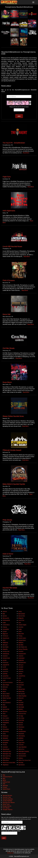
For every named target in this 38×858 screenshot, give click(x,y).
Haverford (20, 651)
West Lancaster (22, 753)
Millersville (21, 698)
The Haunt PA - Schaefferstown (14, 142)
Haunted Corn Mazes (9, 802)
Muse (4, 704)
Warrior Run (21, 749)
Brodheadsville (6, 620)
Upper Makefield (22, 747)
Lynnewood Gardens (8, 682)
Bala (4, 613)
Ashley (20, 611)
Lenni (19, 678)
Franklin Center (22, 638)
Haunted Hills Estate (10, 587)
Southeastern (6, 740)
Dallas (19, 631)
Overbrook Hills (22, 713)
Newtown (20, 709)
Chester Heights (22, 624)
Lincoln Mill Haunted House (12, 246)
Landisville (5, 669)
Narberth (5, 707)
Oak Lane (5, 711)
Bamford (5, 616)
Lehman (20, 673)
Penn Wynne (6, 720)
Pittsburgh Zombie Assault (12, 450)
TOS (4, 784)
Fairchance (5, 636)
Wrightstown (6, 764)
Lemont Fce (5, 676)
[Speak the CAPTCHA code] (30, 104)
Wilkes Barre (6, 760)
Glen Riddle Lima (22, 647)
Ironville (4, 660)
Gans (4, 640)
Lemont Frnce (21, 676)
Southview (20, 740)
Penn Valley (21, 718)
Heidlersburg (6, 653)
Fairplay (20, 636)
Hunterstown (21, 658)
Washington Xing (7, 753)
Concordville (6, 629)
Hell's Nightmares (9, 210)
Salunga (20, 729)
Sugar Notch (21, 742)
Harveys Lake (6, 651)
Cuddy (20, 629)
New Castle (21, 707)
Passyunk (5, 716)
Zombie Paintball (7, 801)
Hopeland (5, 656)
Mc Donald (21, 684)
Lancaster (20, 667)
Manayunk (20, 682)
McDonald (5, 687)
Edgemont (5, 633)
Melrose (5, 689)
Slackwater (5, 738)
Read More (26, 153)
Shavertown (21, 733)
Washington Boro (7, 751)
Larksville (20, 669)
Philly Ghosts (7, 520)
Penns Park (21, 720)
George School (22, 640)
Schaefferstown (22, 731)
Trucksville (20, 744)
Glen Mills (20, 644)
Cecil (19, 622)
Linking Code (6, 782)
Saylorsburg (5, 731)
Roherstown (21, 727)
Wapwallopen (6, 749)
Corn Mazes (6, 808)
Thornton (5, 744)
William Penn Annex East (24, 760)
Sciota (4, 733)
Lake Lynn (20, 664)
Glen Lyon (5, 644)
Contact (5, 787)
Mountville (20, 702)
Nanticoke (20, 704)
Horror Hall (6, 314)
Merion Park (21, 691)
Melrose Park (21, 689)
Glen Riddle (5, 647)
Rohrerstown (6, 729)
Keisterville (21, 660)
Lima (19, 680)
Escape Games (7, 806)
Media (19, 687)
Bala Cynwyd (21, 613)
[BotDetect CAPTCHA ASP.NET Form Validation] (18, 103)
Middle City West (7, 698)
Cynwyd (5, 631)
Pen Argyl (20, 716)
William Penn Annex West (9, 762)
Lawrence (20, 671)
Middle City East (22, 696)
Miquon (4, 700)
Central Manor (6, 624)
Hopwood (20, 656)
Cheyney (5, 627)
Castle (4, 622)
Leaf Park (5, 673)
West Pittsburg (6, 758)
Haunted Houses (7, 795)
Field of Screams (9, 280)
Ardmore (5, 611)
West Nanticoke (22, 756)
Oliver (4, 713)
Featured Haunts (7, 776)
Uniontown (5, 747)
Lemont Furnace (7, 678)
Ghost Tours (6, 804)
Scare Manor (7, 382)
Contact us (10, 853)
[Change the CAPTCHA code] (30, 102)
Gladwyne (20, 642)
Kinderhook (5, 662)
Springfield (5, 742)
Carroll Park (21, 620)
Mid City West (6, 696)
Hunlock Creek (6, 658)
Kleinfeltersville (22, 662)
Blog (4, 778)
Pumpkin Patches (7, 809)
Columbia (20, 627)
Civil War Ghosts (8, 348)
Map (4, 775)
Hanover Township (22, 649)
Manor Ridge (6, 684)
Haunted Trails (7, 797)
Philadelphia (6, 722)
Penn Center (6, 718)
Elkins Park (21, 633)
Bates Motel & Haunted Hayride (14, 484)
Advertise (5, 785)
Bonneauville (6, 618)
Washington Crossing (23, 751)
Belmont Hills (21, 616)
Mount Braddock (7, 702)
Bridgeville (21, 618)
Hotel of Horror (8, 553)
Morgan (20, 700)
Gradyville (5, 649)
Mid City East (21, 693)
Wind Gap (20, 762)
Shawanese (5, 735)
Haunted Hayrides (8, 799)
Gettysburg (5, 642)
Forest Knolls (6, 638)
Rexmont (20, 724)
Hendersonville (22, 653)
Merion (4, 691)
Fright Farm (7, 176)
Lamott (4, 667)
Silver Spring (21, 735)
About (4, 780)
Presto (4, 724)
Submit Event (6, 789)
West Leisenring (6, 756)
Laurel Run (5, 671)
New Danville (6, 709)
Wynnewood (21, 764)
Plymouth (20, 722)
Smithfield (20, 738)
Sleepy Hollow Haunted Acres (13, 416)
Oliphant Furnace (22, 711)
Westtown (20, 758)
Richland (5, 727)
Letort (4, 680)
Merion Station (6, 693)
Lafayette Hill (6, 664)
